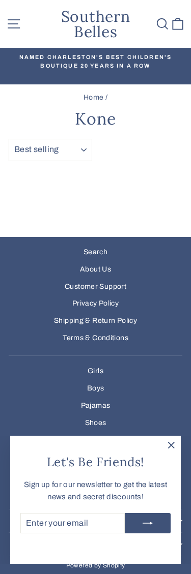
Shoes (95, 423)
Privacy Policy (95, 303)
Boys (95, 388)
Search (95, 252)
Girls (95, 371)
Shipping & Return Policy (95, 320)
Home (94, 97)
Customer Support (95, 286)
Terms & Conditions (95, 338)
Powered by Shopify (95, 565)
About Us (95, 269)
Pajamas (96, 405)
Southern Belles (95, 24)
